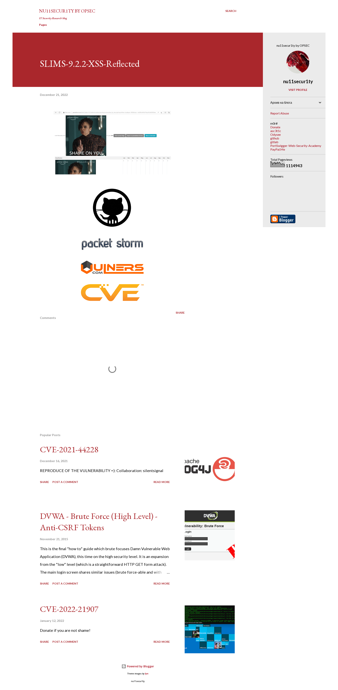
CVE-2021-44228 (69, 449)
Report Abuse (279, 113)
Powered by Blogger (140, 666)
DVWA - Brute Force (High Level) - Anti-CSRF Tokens (98, 521)
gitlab (274, 142)
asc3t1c (275, 131)
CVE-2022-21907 (69, 608)
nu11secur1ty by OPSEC (67, 11)
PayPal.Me (277, 149)
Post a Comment (65, 482)
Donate (275, 127)
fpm (146, 673)
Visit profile (298, 89)
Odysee (275, 134)
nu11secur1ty (298, 81)
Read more (162, 482)
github (274, 138)
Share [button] (180, 312)
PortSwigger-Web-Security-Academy (295, 145)
